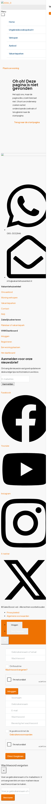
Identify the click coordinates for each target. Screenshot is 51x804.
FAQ (3, 314)
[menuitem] (3, 62)
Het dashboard (8, 352)
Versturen (8, 797)
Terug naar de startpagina (27, 122)
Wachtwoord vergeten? (16, 669)
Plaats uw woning (11, 68)
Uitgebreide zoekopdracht (21, 29)
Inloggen (5, 336)
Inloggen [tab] (14, 625)
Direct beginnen (15, 756)
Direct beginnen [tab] (17, 631)
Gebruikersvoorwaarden (21, 734)
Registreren (6, 341)
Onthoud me (15, 666)
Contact (5, 308)
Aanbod (12, 45)
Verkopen (13, 37)
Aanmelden (7, 384)
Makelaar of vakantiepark (13, 325)
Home (12, 22)
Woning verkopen (9, 297)
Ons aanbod (7, 292)
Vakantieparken (16, 53)
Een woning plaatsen (10, 347)
